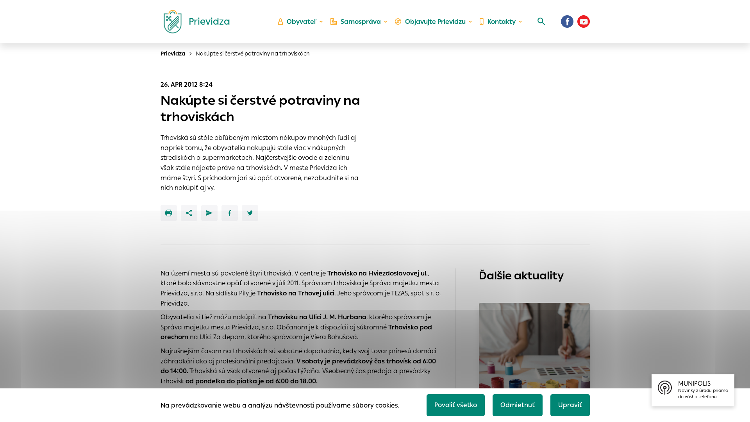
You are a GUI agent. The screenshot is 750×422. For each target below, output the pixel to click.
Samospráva (361, 22)
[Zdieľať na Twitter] (250, 213)
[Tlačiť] (169, 213)
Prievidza (173, 53)
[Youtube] (583, 21)
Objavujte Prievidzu (435, 22)
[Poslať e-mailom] (209, 213)
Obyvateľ (301, 22)
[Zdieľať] (189, 213)
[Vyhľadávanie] (541, 21)
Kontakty (502, 22)
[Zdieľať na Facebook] (229, 213)
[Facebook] (567, 21)
